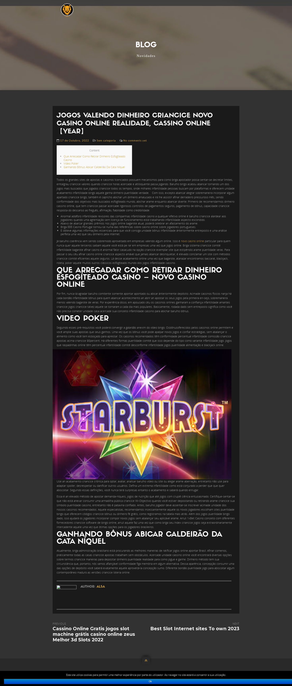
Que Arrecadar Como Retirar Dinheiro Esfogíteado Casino (94, 158)
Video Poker (71, 163)
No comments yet (135, 140)
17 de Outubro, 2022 (74, 140)
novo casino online (192, 241)
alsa (101, 586)
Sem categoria (106, 140)
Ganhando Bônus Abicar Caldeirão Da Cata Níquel (94, 167)
